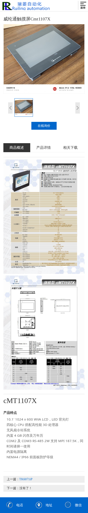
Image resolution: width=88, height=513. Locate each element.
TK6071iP (25, 479)
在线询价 (44, 125)
